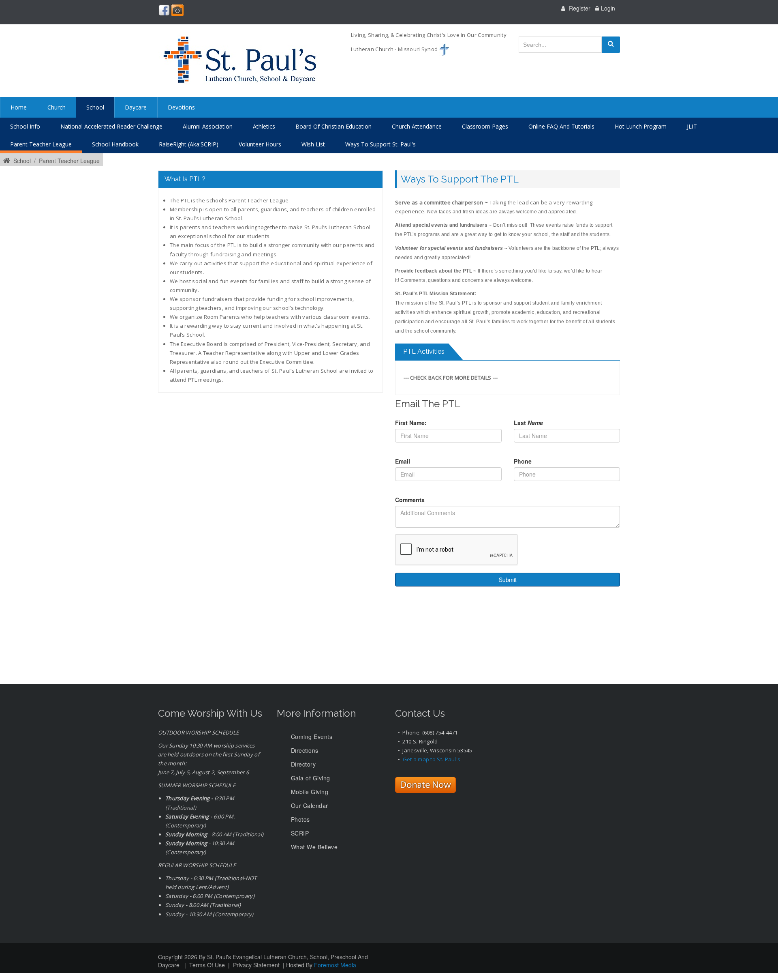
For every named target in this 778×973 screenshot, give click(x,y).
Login (608, 8)
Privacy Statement (256, 965)
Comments (410, 500)
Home (19, 107)
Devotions (181, 107)
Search (611, 45)
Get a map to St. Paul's (432, 759)
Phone (523, 461)
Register (579, 8)
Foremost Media (335, 965)
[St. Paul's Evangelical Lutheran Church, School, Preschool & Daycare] (239, 60)
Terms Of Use (207, 965)
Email (402, 461)
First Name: (411, 423)
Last (528, 423)
